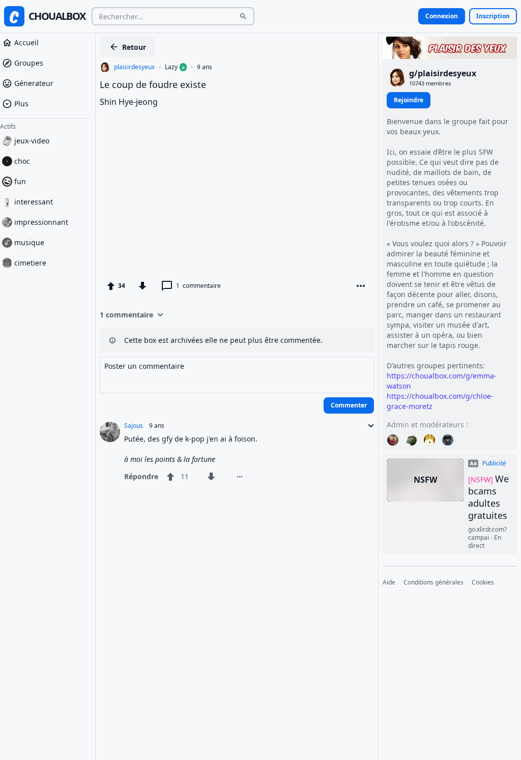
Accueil (26, 42)
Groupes (28, 63)
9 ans (204, 67)
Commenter (349, 405)
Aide (389, 582)
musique (29, 242)
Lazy (171, 67)
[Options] (361, 286)
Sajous (133, 426)
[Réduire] (368, 426)
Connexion (441, 16)
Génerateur (33, 83)
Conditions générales (433, 582)
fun (20, 181)
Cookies (483, 582)
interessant (33, 202)
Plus (21, 103)
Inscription (493, 16)
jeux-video (31, 140)
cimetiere (30, 263)
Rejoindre (408, 100)
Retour (134, 47)
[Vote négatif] (142, 286)
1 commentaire (126, 314)
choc (22, 161)
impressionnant (41, 222)
